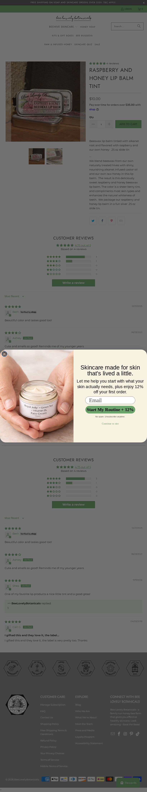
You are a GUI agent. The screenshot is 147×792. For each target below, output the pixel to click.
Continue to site (110, 423)
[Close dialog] (4, 354)
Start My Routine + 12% (110, 409)
